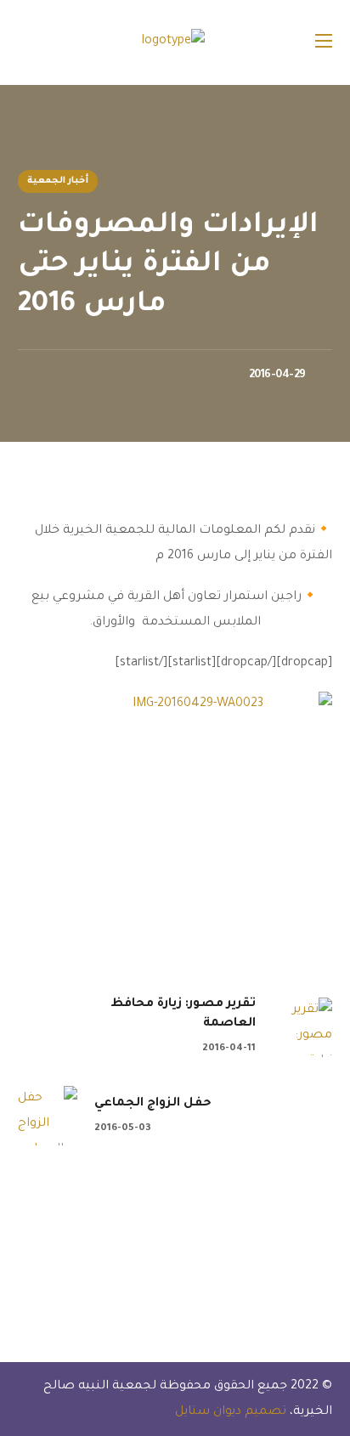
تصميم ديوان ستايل (229, 1412)
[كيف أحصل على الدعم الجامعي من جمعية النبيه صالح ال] (212, 1279)
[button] (24, 42)
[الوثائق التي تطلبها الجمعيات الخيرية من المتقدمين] (331, 1324)
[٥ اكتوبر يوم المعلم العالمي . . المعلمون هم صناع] (92, 1233)
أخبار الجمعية (57, 181)
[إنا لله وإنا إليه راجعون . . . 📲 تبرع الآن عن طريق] (212, 1233)
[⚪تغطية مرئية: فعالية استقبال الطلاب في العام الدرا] (212, 1324)
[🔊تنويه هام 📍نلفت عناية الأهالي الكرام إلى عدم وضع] (331, 1279)
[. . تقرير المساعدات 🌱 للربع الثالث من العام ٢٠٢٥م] (331, 1233)
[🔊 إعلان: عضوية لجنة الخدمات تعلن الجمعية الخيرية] (92, 1279)
